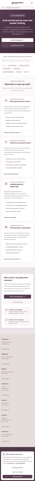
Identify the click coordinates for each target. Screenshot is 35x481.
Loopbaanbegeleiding (8, 72)
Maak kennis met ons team (12, 253)
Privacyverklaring (20, 463)
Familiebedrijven (7, 68)
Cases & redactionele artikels (13, 211)
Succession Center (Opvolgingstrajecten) (16, 205)
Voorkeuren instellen (17, 467)
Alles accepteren (17, 476)
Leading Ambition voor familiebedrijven (16, 202)
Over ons (26, 72)
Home (3, 7)
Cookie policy (10, 463)
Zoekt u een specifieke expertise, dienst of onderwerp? (17, 56)
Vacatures (19, 72)
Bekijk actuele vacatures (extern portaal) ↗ (17, 244)
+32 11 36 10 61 (5, 426)
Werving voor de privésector (13, 120)
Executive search (12, 65)
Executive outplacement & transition (15, 208)
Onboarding (16, 68)
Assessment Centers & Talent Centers (15, 159)
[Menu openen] (31, 3)
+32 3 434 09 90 (5, 349)
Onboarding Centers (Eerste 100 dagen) (16, 165)
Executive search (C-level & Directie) (15, 117)
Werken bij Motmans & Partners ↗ (14, 250)
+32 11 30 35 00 (5, 364)
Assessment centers (24, 65)
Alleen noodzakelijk (17, 472)
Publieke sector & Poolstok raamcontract (16, 123)
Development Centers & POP (13, 162)
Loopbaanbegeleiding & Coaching (14, 247)
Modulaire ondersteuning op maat (14, 126)
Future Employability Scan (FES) (14, 168)
